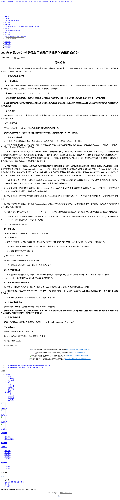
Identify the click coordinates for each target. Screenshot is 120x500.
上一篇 (27, 365)
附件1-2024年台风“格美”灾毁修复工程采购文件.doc (78, 359)
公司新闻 (11, 378)
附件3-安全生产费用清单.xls (78, 352)
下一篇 (23, 367)
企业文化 (11, 396)
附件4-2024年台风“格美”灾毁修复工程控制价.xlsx (78, 356)
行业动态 (11, 380)
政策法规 (11, 398)
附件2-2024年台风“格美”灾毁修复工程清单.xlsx (78, 349)
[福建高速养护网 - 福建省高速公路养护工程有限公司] (60, 2)
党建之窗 (11, 386)
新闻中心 (7, 44)
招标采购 (7, 48)
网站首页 (7, 16)
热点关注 (7, 46)
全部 (6, 26)
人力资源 (11, 400)
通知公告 (11, 390)
